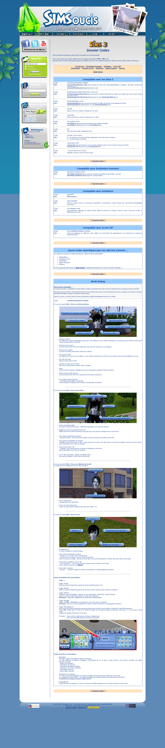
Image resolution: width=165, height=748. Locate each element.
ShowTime (99, 68)
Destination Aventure (94, 66)
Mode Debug (98, 72)
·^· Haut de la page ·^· (98, 161)
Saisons (122, 68)
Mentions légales (71, 707)
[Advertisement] (82, 729)
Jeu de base (79, 66)
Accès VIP (117, 66)
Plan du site (82, 707)
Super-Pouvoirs (111, 68)
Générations (75, 68)
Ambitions (107, 66)
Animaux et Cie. (88, 68)
